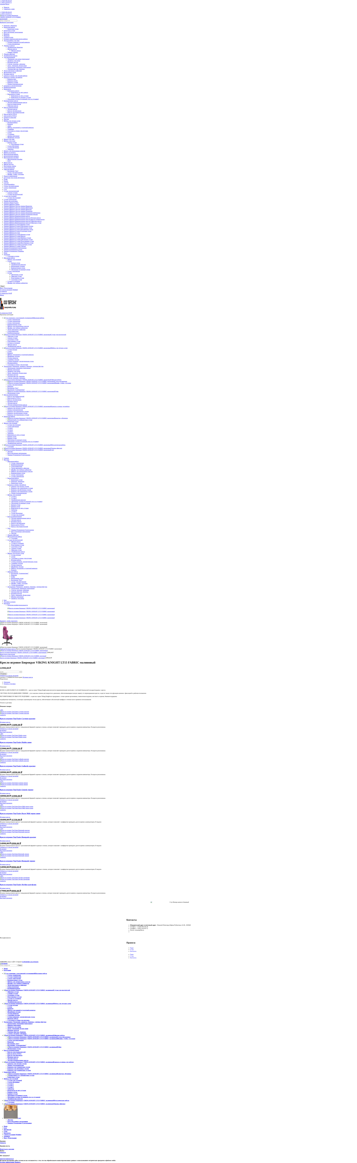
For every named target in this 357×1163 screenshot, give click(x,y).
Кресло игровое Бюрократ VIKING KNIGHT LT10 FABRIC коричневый (23, 652)
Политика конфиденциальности (17, 605)
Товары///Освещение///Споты (13, 249)
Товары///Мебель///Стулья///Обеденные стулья (18, 239)
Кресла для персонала (14, 111)
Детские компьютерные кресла (17, 102)
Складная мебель (9, 184)
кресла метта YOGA (10, 116)
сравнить (7, 1136)
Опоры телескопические (15, 84)
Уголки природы (12, 358)
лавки (9, 126)
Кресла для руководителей (15, 112)
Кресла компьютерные (11, 107)
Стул (5, 189)
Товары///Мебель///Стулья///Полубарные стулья (18, 243)
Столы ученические (10, 187)
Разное (6, 181)
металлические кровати (11, 156)
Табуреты (10, 149)
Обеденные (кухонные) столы (20, 269)
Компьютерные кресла (11, 101)
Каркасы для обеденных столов (17, 413)
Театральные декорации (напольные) (19, 67)
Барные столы (15, 263)
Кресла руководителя (14, 104)
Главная (2, 649)
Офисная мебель (9, 169)
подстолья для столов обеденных (14, 177)
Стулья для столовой (14, 198)
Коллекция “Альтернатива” (16, 390)
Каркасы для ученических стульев (18, 415)
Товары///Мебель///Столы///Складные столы (17, 231)
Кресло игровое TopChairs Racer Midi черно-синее (20, 813)
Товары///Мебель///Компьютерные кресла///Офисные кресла (22, 221)
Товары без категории (11, 201)
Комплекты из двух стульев (20, 96)
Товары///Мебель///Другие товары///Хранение (18, 211)
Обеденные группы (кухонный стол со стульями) (23, 99)
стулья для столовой (10, 196)
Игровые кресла (9, 74)
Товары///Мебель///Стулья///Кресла (14, 236)
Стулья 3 (10, 431)
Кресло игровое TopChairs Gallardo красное (17, 766)
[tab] (180, 682)
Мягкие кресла (12, 49)
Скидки (6, 182)
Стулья (9, 273)
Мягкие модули (9, 164)
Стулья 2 (10, 430)
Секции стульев (12, 192)
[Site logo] (11, 19)
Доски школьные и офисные (13, 70)
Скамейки (10, 129)
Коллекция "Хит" (13, 171)
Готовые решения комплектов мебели (16, 39)
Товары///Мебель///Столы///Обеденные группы (18, 226)
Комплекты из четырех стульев (21, 97)
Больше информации (7, 1162)
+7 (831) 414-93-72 (6, 2)
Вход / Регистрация (10, 1138)
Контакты (133, 951)
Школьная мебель (9, 258)
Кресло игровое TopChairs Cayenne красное (17, 719)
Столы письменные (13, 44)
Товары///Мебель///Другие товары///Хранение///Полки (21, 214)
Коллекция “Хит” (13, 388)
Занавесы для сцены (13, 60)
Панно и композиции (10, 176)
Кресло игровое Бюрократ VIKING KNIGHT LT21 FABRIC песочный (22, 658)
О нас (132, 949)
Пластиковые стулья (17, 278)
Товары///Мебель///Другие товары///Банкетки (18, 206)
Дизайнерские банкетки (15, 47)
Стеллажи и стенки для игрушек (17, 131)
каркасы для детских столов (16, 408)
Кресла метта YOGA (10, 114)
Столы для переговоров (14, 172)
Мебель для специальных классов (14, 151)
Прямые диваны (12, 52)
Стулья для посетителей (11, 191)
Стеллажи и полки (13, 256)
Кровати (10, 124)
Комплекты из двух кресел (19, 92)
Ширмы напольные (13, 369)
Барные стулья (12, 142)
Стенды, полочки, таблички (16, 64)
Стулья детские (12, 349)
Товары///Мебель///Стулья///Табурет (15, 246)
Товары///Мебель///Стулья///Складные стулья (18, 244)
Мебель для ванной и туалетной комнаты (20, 127)
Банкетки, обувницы (10, 25)
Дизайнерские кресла (10, 55)
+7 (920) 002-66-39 (6, 1)
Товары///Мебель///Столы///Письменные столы (18, 229)
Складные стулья (16, 279)
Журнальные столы (10, 72)
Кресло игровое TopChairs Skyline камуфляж (18, 885)
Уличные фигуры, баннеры (16, 69)
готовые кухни (8, 37)
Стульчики (10, 134)
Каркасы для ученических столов (18, 411)
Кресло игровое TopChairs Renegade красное (18, 837)
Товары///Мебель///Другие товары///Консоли (18, 209)
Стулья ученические (10, 199)
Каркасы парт (11, 79)
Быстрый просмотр (6, 732)
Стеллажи (10, 446)
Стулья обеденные (13, 147)
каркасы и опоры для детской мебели (15, 76)
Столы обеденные (13, 146)
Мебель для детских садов (12, 121)
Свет (9, 528)
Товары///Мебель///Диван (12, 204)
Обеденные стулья (17, 274)
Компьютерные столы (18, 268)
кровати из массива (10, 117)
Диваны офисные (9, 54)
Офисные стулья (16, 276)
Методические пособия (11, 157)
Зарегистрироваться (7, 1159)
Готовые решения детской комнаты (18, 42)
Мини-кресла (8, 162)
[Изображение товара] (14, 713)
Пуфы (6, 179)
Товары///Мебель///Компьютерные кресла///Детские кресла (22, 218)
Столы (9, 132)
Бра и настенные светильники (13, 32)
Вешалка (6, 34)
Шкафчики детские (13, 137)
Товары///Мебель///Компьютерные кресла (17, 216)
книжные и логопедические (12, 86)
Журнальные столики (18, 266)
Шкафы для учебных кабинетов (17, 283)
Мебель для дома (9, 139)
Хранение (7, 254)
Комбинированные (10, 87)
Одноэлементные (9, 167)
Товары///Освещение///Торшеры (14, 251)
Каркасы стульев (12, 82)
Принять (18, 1162)
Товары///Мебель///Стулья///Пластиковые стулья (19, 241)
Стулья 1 (10, 428)
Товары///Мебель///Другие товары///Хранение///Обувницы (22, 213)
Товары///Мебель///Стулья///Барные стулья (17, 234)
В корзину (3, 674)
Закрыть (3, 1143)
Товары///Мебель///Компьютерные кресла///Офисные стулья (22, 223)
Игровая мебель (12, 122)
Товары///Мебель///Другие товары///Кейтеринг (18, 208)
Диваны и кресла (9, 45)
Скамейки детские (13, 359)
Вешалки (6, 35)
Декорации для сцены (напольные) (18, 59)
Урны (5, 253)
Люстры (6, 119)
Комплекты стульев (13, 94)
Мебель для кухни (9, 141)
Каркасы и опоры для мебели (13, 77)
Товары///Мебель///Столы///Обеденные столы (18, 228)
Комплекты (7, 89)
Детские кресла (12, 109)
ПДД (9, 161)
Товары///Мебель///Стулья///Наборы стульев (17, 238)
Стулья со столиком (13, 281)
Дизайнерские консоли (18, 264)
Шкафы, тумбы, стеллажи (15, 174)
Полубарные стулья (17, 144)
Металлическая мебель (11, 154)
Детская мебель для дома (11, 40)
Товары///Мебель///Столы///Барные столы (17, 224)
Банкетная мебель (9, 27)
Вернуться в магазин (7, 1149)
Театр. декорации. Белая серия (17, 65)
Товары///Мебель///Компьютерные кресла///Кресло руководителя (24, 219)
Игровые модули (12, 62)
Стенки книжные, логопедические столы (20, 361)
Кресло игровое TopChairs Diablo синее (16, 742)
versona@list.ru (4, 4)
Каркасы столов (12, 81)
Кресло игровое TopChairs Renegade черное (17, 861)
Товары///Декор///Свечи (11, 203)
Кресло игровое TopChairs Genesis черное (16, 790)
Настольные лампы (10, 166)
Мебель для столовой (14, 259)
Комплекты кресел (13, 91)
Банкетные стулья (9, 30)
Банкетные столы (13, 29)
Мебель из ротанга (10, 152)
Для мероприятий (9, 57)
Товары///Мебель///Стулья (12, 233)
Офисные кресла (12, 106)
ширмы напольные (13, 136)
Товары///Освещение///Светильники (15, 248)
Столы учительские (13, 271)
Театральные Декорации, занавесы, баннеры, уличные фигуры (27, 587)
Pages (132, 948)
